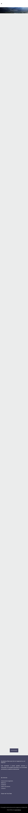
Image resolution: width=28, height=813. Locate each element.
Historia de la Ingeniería (7, 781)
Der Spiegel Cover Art (14, 237)
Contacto (3, 788)
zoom (11, 29)
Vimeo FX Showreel (14, 129)
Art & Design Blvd (14, 344)
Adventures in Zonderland (14, 667)
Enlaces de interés (5, 786)
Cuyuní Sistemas (17, 809)
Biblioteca (3, 782)
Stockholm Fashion (14, 23)
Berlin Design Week (14, 44)
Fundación (3, 784)
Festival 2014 (14, 452)
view (17, 29)
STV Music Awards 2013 (14, 731)
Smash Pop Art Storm (14, 559)
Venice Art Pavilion (14, 65)
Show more (14, 750)
